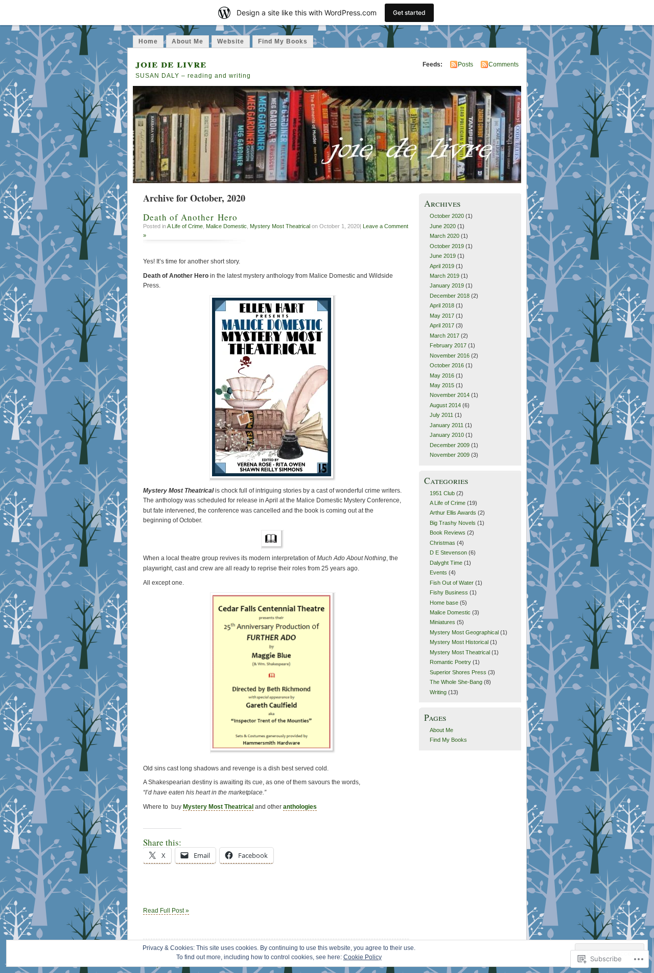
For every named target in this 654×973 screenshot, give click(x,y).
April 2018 (442, 305)
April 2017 (442, 325)
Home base (444, 603)
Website (230, 41)
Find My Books (283, 41)
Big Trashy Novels (453, 523)
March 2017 (444, 336)
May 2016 (442, 375)
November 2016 (450, 355)
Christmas (442, 543)
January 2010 (447, 435)
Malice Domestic (226, 226)
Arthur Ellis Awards (453, 513)
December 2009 (450, 445)
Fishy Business (449, 592)
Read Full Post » (166, 910)
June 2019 (443, 256)
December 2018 (450, 296)
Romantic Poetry (450, 662)
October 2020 (447, 216)
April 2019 (442, 266)
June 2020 (443, 226)
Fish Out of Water (452, 583)
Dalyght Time (446, 563)
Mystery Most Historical (459, 642)
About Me (187, 41)
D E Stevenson (448, 552)
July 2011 (441, 415)
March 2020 (444, 236)
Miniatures (442, 622)
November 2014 (450, 395)
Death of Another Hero (190, 217)
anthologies (300, 806)
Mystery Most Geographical (464, 632)
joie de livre (170, 63)
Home (148, 41)
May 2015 (442, 385)
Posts (465, 64)
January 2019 (447, 285)
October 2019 (447, 246)
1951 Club (442, 493)
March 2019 (444, 276)
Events (438, 572)
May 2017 (442, 316)
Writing (438, 692)
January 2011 (446, 425)
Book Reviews (447, 532)
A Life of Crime (185, 226)
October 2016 (447, 365)
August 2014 (445, 405)
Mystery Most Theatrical (280, 226)
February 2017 (448, 345)
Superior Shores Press (458, 672)
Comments (503, 64)
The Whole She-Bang (456, 682)
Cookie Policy (362, 957)
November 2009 (450, 455)
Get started (409, 12)
